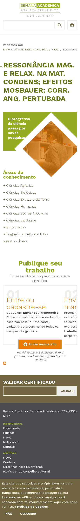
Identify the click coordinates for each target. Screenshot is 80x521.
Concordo (28, 513)
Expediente (11, 428)
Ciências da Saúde (21, 220)
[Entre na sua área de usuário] (72, 25)
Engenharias (16, 227)
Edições (9, 433)
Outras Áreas (16, 241)
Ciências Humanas (21, 206)
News (7, 437)
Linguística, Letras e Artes (27, 234)
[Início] (40, 10)
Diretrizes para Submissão (23, 467)
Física (55, 49)
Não (8, 514)
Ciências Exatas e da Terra (31, 49)
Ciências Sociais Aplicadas (27, 213)
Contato (9, 447)
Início (6, 49)
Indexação (10, 442)
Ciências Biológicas (21, 192)
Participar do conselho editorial (26, 471)
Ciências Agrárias (19, 185)
